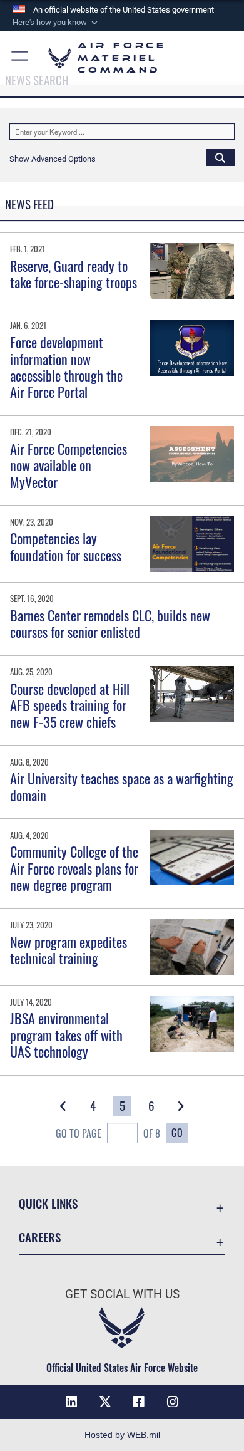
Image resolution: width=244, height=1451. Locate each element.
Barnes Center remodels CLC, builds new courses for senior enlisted (110, 623)
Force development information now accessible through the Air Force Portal (66, 367)
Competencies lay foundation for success (65, 546)
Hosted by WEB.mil (122, 1435)
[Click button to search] (220, 157)
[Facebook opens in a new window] (139, 1402)
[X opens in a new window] (105, 1402)
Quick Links (48, 1203)
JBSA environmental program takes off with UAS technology (66, 1034)
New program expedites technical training (68, 950)
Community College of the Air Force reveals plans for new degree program (74, 868)
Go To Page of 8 (108, 1133)
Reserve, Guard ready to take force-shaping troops (73, 274)
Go (177, 1132)
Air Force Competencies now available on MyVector (68, 465)
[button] (56, 22)
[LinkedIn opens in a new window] (71, 1402)
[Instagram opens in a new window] (172, 1402)
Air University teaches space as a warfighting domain (121, 786)
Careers (40, 1237)
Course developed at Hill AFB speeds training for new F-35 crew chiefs (70, 705)
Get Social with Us (122, 1294)
